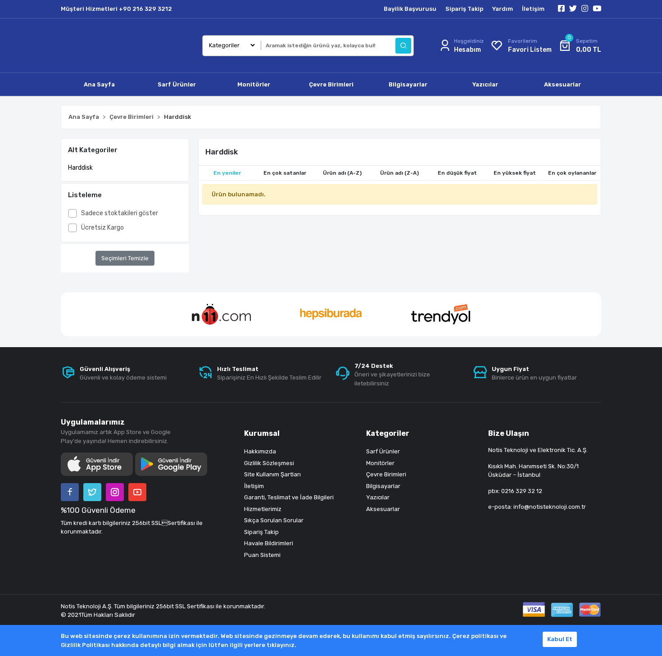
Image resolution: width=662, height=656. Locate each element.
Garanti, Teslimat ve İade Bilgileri (289, 497)
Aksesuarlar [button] (562, 84)
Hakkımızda (260, 451)
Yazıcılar (378, 497)
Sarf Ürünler (383, 451)
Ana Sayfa (99, 84)
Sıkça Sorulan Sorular (274, 520)
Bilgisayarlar (383, 486)
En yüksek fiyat (515, 173)
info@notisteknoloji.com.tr (549, 506)
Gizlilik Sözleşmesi (269, 463)
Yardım (502, 8)
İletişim (533, 8)
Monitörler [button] (253, 84)
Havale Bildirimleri (268, 543)
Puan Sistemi (262, 555)
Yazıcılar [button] (485, 84)
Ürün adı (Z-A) (399, 173)
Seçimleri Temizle (125, 258)
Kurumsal (262, 433)
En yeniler (227, 173)
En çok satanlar (284, 173)
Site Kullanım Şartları (272, 474)
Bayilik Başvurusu (410, 8)
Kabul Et (559, 639)
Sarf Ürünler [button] (177, 84)
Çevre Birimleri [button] (331, 84)
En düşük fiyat (457, 173)
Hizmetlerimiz (262, 509)
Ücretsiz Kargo (102, 227)
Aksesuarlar (383, 509)
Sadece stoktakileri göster (119, 213)
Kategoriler (387, 433)
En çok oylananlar (572, 173)
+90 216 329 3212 (145, 8)
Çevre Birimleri (386, 474)
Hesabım (467, 50)
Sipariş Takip (464, 8)
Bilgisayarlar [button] (408, 84)
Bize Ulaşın (508, 433)
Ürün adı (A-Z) (342, 173)
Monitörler (380, 463)
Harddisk (80, 168)
